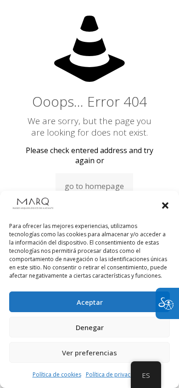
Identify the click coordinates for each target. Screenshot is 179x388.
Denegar (90, 327)
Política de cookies (57, 374)
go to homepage (94, 186)
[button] (165, 205)
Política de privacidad (114, 374)
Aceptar (90, 302)
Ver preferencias (89, 352)
